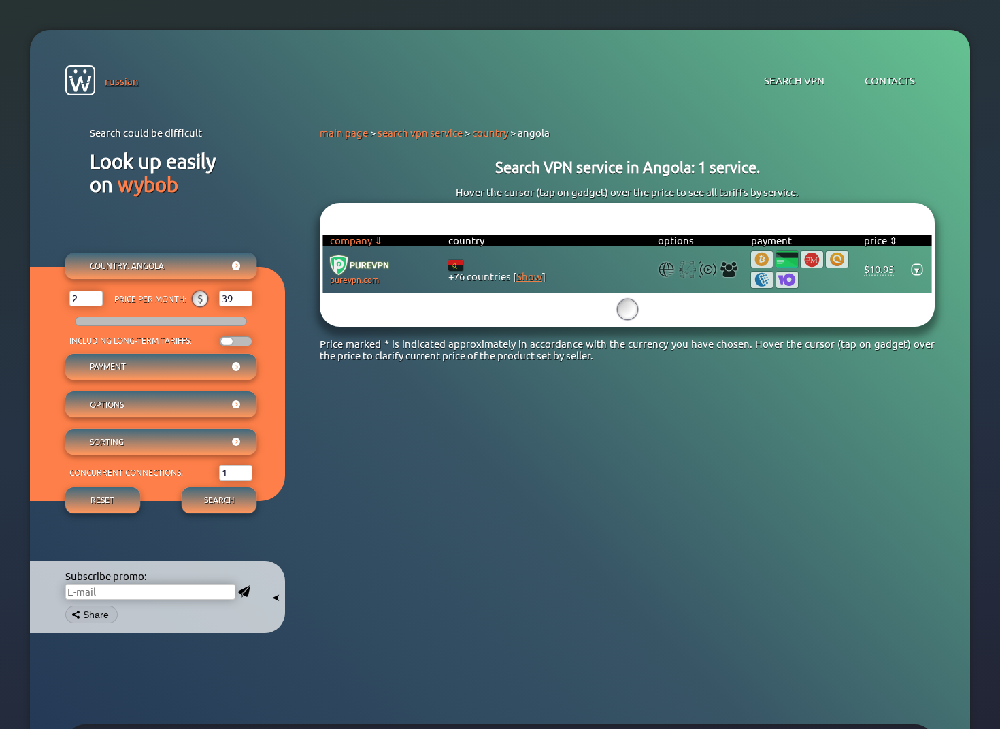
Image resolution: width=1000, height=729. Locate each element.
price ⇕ (881, 240)
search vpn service (420, 133)
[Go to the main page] (80, 81)
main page (344, 133)
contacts (890, 80)
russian (122, 81)
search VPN (794, 80)
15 (627, 309)
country (490, 133)
